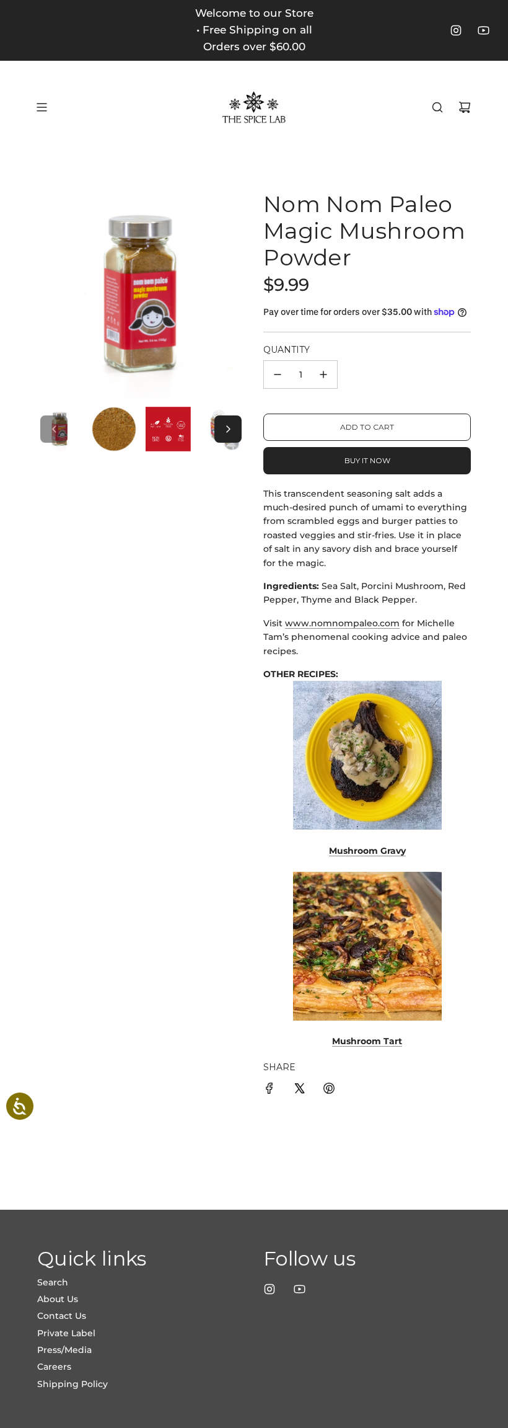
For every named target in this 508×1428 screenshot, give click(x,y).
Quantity (286, 349)
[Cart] (464, 107)
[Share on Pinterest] (329, 1090)
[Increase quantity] (323, 374)
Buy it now (367, 460)
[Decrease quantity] (277, 374)
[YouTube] (483, 30)
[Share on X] (299, 1090)
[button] (54, 429)
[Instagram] (456, 30)
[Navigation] (41, 107)
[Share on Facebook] (269, 1090)
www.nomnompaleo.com (342, 623)
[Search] (437, 107)
